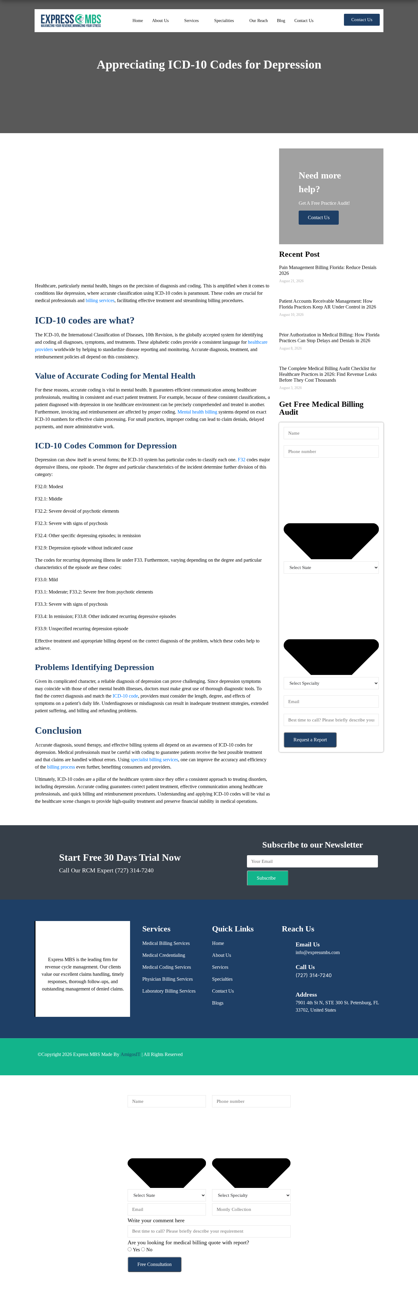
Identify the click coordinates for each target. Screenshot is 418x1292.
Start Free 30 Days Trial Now (120, 857)
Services (191, 20)
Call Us (305, 967)
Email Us (308, 944)
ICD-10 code (125, 695)
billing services (100, 300)
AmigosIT (130, 1054)
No (149, 1249)
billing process (61, 767)
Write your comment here (156, 1220)
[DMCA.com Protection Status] (238, 1057)
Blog (281, 20)
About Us (160, 20)
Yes (137, 1249)
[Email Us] (285, 943)
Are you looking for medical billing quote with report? (188, 1242)
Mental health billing (197, 411)
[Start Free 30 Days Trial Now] (45, 859)
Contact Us (303, 20)
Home (137, 20)
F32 (241, 459)
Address (306, 994)
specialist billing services (154, 759)
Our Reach (258, 20)
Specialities (224, 20)
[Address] (285, 994)
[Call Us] (285, 966)
